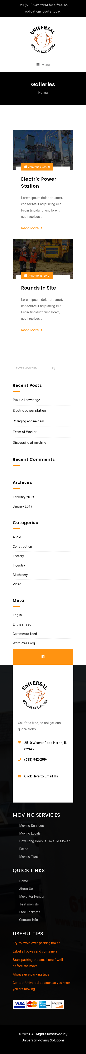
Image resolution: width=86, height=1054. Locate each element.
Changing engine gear (28, 421)
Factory (18, 556)
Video (17, 584)
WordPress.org (24, 643)
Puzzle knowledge (26, 400)
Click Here (31, 776)
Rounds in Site (38, 288)
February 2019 (23, 497)
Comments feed (25, 634)
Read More (30, 228)
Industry (19, 565)
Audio (17, 537)
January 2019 (22, 506)
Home (43, 92)
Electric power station (29, 411)
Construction (22, 547)
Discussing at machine (29, 443)
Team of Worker (25, 432)
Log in (17, 615)
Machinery (20, 575)
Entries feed (22, 624)
